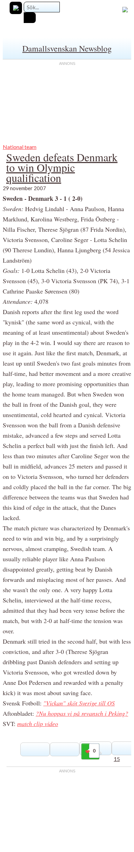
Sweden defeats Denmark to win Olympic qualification (62, 167)
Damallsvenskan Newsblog (67, 48)
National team (19, 146)
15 (117, 759)
